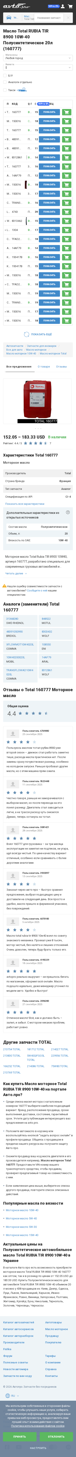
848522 (46, 621)
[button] (54, 6)
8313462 (17, 220)
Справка (50, 1369)
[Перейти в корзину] (70, 6)
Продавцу (51, 1335)
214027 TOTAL (60, 1049)
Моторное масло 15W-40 (22, 1235)
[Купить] (66, 112)
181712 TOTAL (36, 1049)
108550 (46, 646)
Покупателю (53, 1342)
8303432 (47, 633)
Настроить (38, 1448)
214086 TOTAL (36, 1066)
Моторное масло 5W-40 (21, 1218)
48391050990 (14, 633)
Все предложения (18, 366)
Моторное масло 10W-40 (22, 1210)
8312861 (17, 157)
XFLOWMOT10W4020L (20, 646)
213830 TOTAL (12, 1055)
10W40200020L (15, 659)
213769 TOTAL (12, 1072)
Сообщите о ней (37, 590)
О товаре (44, 366)
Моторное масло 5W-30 (21, 1226)
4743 (15, 211)
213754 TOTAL (12, 1049)
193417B (17, 257)
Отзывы (61, 366)
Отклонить (56, 1436)
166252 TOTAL (12, 1066)
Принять (19, 1436)
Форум (7, 1355)
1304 (15, 230)
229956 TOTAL (60, 1055)
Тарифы (50, 1355)
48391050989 (20, 139)
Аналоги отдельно (20, 82)
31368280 (15, 621)
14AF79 (16, 175)
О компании (52, 1362)
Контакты (51, 1376)
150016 (16, 121)
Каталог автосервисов (18, 1329)
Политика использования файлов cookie (37, 1425)
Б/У (10, 75)
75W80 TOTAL (59, 1066)
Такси (11, 90)
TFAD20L (17, 239)
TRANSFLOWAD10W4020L (19, 674)
